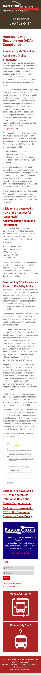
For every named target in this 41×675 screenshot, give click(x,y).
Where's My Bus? (20, 625)
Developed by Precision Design (20, 669)
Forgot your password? (12, 586)
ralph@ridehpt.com (10, 128)
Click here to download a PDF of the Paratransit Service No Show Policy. (18, 512)
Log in (6, 578)
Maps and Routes (20, 594)
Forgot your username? (12, 584)
